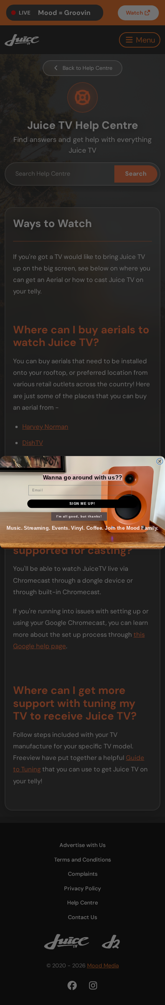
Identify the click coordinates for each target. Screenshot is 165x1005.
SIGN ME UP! (82, 503)
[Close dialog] (160, 461)
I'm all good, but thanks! (79, 516)
